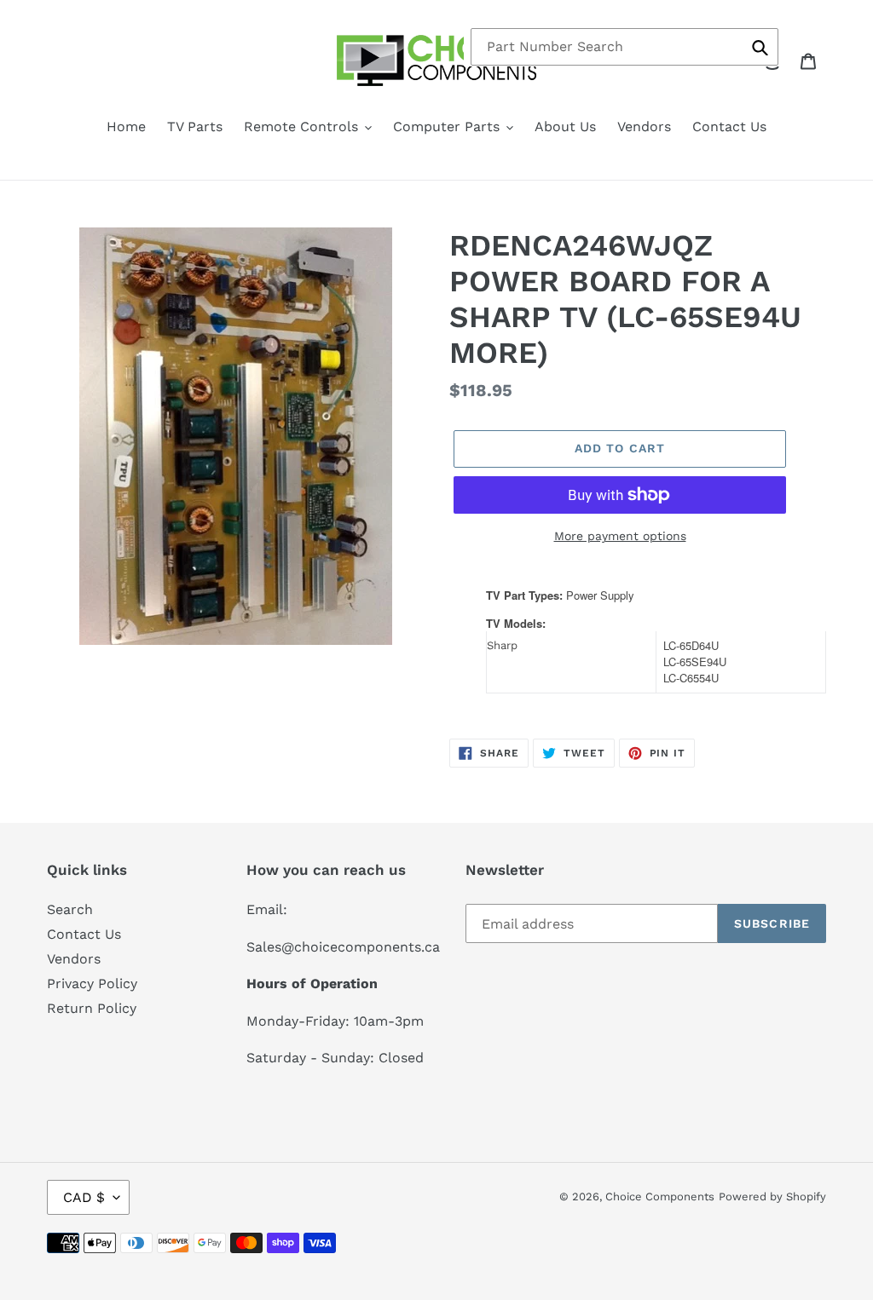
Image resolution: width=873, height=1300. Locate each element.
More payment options (620, 536)
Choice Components (659, 1196)
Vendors (74, 959)
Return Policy (91, 1008)
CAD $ (84, 1197)
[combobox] (624, 47)
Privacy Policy (92, 983)
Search (70, 909)
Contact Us (84, 934)
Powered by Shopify (772, 1196)
